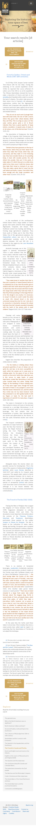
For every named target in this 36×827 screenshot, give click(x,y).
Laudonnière (15, 568)
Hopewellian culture (9, 237)
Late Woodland (28, 243)
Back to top (29, 805)
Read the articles (13, 809)
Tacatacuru (19, 518)
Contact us (24, 809)
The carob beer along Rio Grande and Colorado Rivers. (16, 764)
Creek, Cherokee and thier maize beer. (16, 776)
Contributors (16, 811)
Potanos (30, 516)
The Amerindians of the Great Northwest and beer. (17, 780)
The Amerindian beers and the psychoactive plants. (14, 785)
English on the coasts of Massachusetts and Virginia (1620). (17, 757)
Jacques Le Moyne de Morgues (13, 522)
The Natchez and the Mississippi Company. (17, 773)
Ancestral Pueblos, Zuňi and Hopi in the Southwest (16, 730)
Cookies (11, 813)
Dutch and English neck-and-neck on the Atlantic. (19, 64)
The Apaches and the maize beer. (15, 760)
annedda (5, 97)
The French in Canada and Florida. (16, 748)
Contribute (6, 811)
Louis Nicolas (19, 470)
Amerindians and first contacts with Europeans (15, 739)
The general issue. (10, 718)
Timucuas (23, 516)
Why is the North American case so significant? (15, 722)
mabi (21, 627)
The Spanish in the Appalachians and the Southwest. (14, 51)
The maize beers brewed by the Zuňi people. (16, 769)
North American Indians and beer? (15, 726)
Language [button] (14, 3)
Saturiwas (6, 518)
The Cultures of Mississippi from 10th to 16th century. (17, 734)
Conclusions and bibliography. (13, 788)
